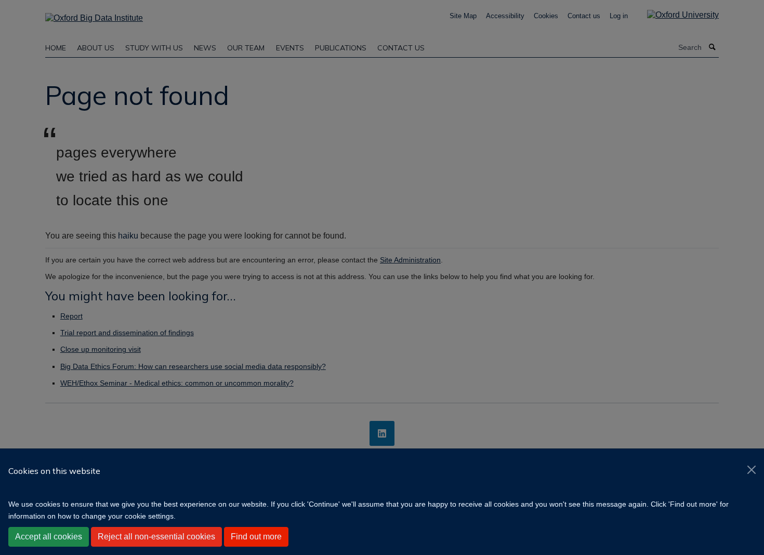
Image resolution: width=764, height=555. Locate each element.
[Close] (751, 469)
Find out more (256, 536)
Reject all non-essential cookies (156, 536)
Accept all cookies (48, 536)
